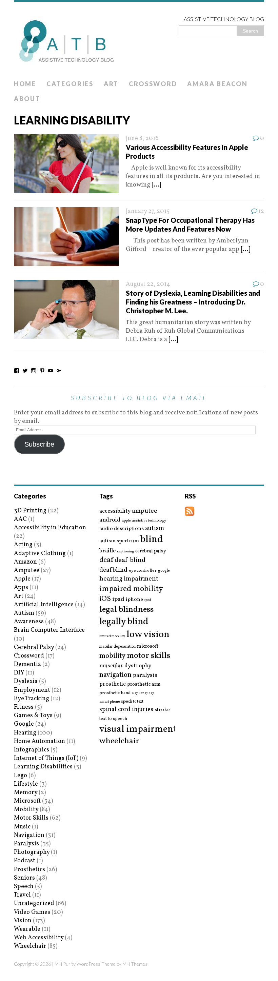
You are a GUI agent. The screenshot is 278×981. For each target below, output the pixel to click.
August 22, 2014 (148, 284)
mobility (112, 656)
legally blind (123, 622)
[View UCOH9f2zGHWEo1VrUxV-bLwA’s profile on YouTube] (50, 370)
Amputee (26, 570)
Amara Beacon (217, 83)
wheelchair (119, 741)
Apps (21, 587)
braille (107, 551)
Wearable (27, 929)
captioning (125, 551)
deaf (106, 560)
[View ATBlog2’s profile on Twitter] (25, 370)
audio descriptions (121, 528)
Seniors (24, 878)
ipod (147, 600)
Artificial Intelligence (44, 605)
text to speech (113, 719)
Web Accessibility (38, 938)
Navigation (29, 835)
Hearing (25, 733)
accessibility (115, 511)
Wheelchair (30, 946)
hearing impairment (128, 578)
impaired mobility (131, 589)
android (109, 520)
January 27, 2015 (148, 211)
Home (25, 83)
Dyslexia (26, 681)
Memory (25, 792)
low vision (148, 635)
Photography (31, 852)
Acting (23, 545)
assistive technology (149, 520)
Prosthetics (29, 869)
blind (151, 540)
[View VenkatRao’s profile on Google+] (59, 370)
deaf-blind (130, 560)
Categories (70, 83)
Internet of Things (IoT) (46, 758)
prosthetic (112, 684)
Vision (23, 921)
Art (111, 83)
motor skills (148, 655)
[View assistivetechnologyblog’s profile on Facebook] (16, 370)
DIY (19, 673)
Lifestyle (26, 784)
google (164, 570)
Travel (22, 895)
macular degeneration (117, 646)
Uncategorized (34, 903)
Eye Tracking (31, 698)
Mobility (26, 809)
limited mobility (112, 636)
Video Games (32, 912)
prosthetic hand (115, 693)
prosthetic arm (144, 684)
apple (126, 520)
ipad (118, 599)
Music (22, 827)
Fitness (24, 707)
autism (154, 528)
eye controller (143, 570)
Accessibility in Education (50, 528)
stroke (162, 709)
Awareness (29, 621)
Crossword (153, 83)
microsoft (147, 646)
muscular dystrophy (125, 666)
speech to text (132, 701)
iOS (105, 599)
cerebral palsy (150, 551)
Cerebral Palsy (34, 647)
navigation (115, 675)
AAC (20, 519)
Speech (24, 886)
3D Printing (30, 511)
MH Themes (134, 964)
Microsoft (27, 801)
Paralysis (26, 844)
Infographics (31, 750)
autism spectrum (119, 541)
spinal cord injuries (126, 709)
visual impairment (138, 729)
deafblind (113, 570)
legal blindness (126, 609)
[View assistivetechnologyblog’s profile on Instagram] (33, 370)
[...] (156, 185)
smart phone (109, 701)
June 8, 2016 (142, 138)
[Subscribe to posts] (189, 512)
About (27, 98)
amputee (144, 511)
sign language (143, 693)
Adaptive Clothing (40, 553)
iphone (134, 599)
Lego (20, 775)
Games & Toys (33, 715)
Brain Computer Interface (49, 630)
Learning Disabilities (43, 767)
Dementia (27, 664)
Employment (32, 690)
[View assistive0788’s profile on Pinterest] (42, 370)
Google (24, 724)
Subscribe (39, 444)
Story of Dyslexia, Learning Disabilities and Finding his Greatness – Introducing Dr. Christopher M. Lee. (193, 302)
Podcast (24, 861)
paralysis (145, 675)
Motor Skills (31, 818)
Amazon (25, 562)
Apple (22, 579)
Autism (24, 613)
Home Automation (39, 741)
